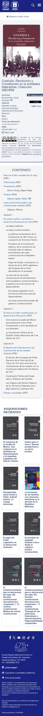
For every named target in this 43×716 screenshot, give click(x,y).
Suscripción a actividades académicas (20, 672)
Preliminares (9, 182)
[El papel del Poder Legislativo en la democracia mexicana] (10, 533)
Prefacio (7, 194)
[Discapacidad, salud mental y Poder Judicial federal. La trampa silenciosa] (10, 487)
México (5, 118)
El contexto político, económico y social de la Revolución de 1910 (18, 220)
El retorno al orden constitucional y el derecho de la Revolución (20, 314)
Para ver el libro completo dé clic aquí (20, 175)
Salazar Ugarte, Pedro (17, 198)
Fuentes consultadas (13, 392)
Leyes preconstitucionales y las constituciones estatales (18, 204)
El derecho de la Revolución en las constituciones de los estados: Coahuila (19, 350)
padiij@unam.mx (14, 707)
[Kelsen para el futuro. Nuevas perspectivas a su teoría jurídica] (32, 439)
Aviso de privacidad (12, 677)
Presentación (9, 186)
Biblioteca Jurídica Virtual (19, 16)
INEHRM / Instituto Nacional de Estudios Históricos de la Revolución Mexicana (12, 109)
